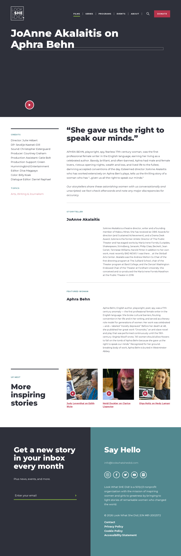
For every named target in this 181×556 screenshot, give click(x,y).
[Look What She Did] (17, 19)
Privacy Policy (113, 526)
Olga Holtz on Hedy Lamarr (154, 403)
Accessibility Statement (120, 535)
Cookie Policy (113, 531)
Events (121, 14)
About (135, 14)
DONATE (162, 14)
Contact (109, 522)
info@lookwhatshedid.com (121, 462)
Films (76, 14)
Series (89, 14)
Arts (13, 194)
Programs (105, 14)
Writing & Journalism (30, 194)
